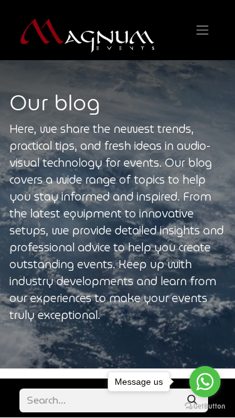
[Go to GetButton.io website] (205, 405)
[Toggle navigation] (202, 30)
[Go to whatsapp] (205, 381)
